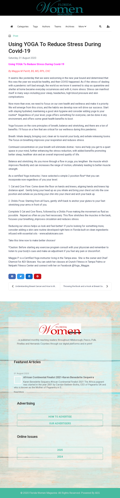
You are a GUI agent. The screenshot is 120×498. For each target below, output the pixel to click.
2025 (60, 449)
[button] (82, 26)
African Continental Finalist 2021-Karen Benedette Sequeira (58, 377)
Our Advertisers (60, 423)
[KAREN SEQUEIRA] (18, 380)
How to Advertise (60, 416)
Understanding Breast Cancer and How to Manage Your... (37, 286)
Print (15, 35)
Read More (19, 392)
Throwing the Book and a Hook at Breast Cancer (84, 286)
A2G (97, 492)
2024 (60, 456)
